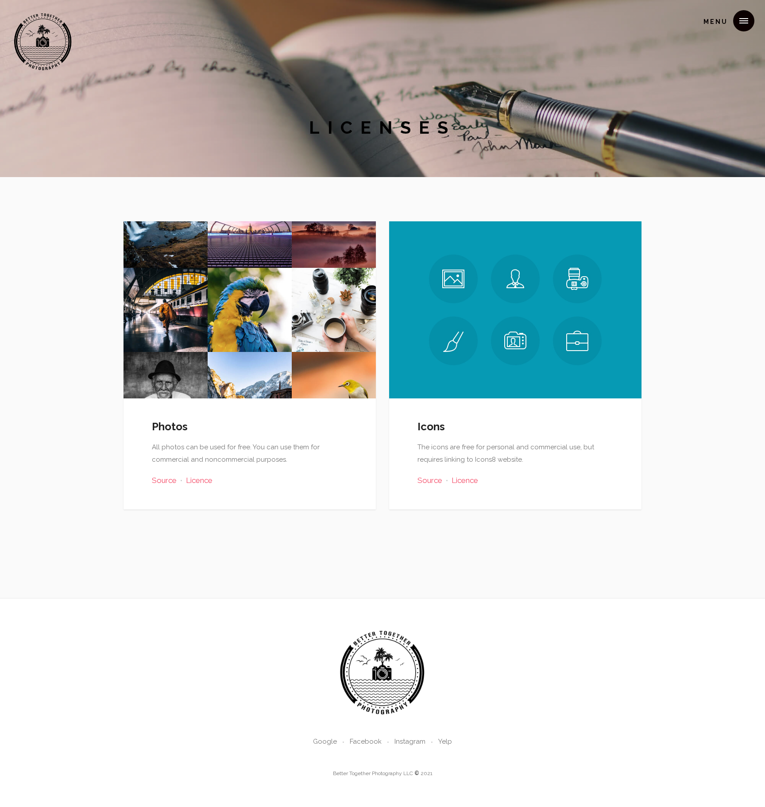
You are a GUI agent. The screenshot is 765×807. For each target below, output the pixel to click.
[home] (43, 19)
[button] (725, 20)
